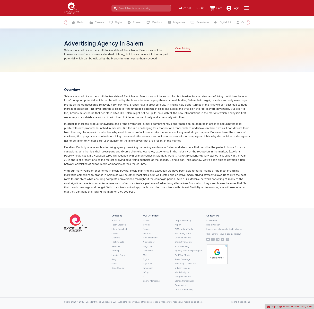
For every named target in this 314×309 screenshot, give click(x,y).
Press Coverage (183, 259)
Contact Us (211, 220)
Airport (178, 225)
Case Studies (118, 268)
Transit (136, 22)
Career (115, 233)
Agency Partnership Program (188, 250)
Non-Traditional (150, 237)
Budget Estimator (183, 276)
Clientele (116, 237)
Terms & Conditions (240, 302)
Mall (145, 255)
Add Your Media (182, 255)
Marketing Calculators (185, 263)
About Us (116, 220)
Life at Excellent (119, 229)
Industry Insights (183, 268)
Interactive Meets (183, 242)
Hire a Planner (213, 225)
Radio (80, 22)
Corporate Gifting (183, 220)
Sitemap (116, 250)
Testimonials (118, 242)
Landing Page (118, 255)
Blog (114, 259)
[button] (247, 8)
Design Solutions (183, 237)
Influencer (148, 268)
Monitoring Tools (183, 233)
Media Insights (182, 272)
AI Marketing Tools (184, 229)
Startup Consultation (184, 281)
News (114, 263)
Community (180, 285)
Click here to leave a (223, 234)
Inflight (146, 272)
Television (202, 22)
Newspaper (148, 242)
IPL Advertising (182, 246)
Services (116, 246)
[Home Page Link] (71, 7)
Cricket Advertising (184, 289)
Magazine (178, 22)
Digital (118, 22)
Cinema (99, 22)
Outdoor (156, 22)
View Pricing (182, 48)
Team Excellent (119, 225)
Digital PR (225, 22)
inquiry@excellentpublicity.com (227, 229)
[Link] (75, 223)
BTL (145, 276)
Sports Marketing (151, 281)
